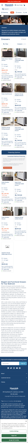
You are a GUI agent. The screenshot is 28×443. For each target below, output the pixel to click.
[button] (11, 12)
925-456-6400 (14, 394)
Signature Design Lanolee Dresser (19, 218)
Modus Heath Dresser (7, 94)
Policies (3, 382)
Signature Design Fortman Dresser (6, 128)
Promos (20, 12)
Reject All (14, 435)
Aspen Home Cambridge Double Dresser (19, 60)
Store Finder (19, 5)
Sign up (23, 363)
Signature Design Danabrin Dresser (19, 94)
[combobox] (14, 9)
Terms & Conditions (9, 401)
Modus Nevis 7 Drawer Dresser (7, 59)
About (2, 373)
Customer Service (5, 377)
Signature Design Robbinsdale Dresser (7, 253)
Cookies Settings (14, 431)
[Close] (26, 421)
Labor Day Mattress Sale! (14, 1)
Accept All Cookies (14, 440)
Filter (6, 44)
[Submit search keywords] (3, 9)
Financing (5, 12)
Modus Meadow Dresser (5, 183)
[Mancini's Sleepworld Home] (9, 5)
